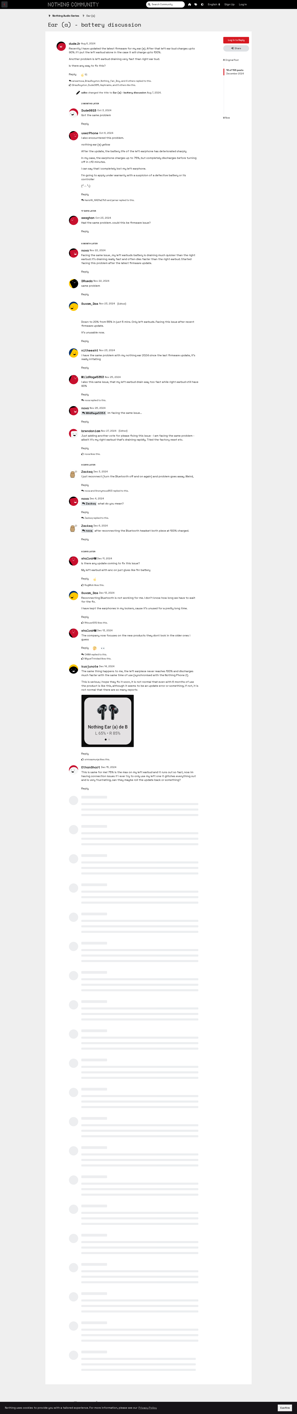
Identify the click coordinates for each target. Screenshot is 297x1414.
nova (89, 530)
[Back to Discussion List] (4, 4)
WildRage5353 (95, 413)
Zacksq (91, 503)
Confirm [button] (285, 1407)
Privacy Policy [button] (148, 1408)
